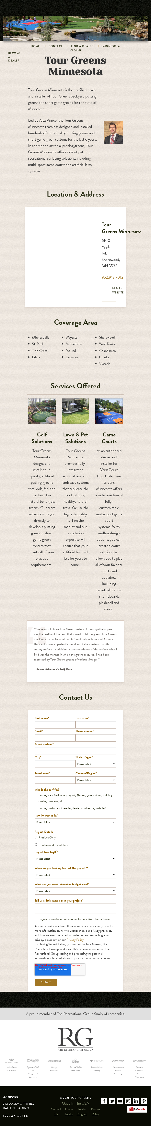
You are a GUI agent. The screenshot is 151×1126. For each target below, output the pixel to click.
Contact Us (56, 1111)
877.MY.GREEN (16, 1116)
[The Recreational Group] (75, 1039)
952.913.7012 (112, 277)
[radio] (75, 798)
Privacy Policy (75, 939)
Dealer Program (82, 1111)
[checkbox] (75, 802)
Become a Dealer (14, 57)
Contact (56, 46)
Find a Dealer (82, 46)
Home (35, 46)
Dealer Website (117, 290)
